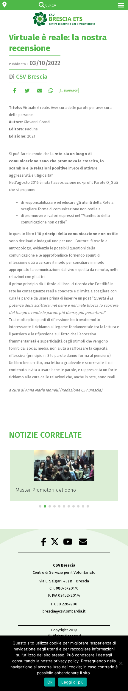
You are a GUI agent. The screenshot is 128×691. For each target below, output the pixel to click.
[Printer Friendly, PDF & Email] (68, 90)
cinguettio (27, 90)
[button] (40, 506)
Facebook (15, 90)
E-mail (40, 90)
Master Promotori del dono (46, 490)
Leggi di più (72, 682)
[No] (121, 663)
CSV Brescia (31, 76)
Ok (50, 682)
